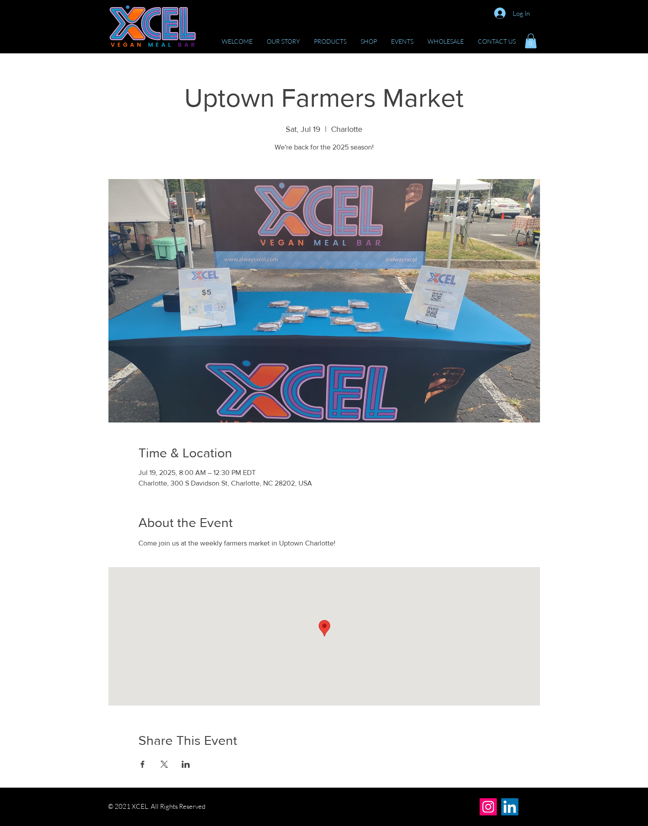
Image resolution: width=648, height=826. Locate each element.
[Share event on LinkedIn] (186, 764)
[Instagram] (488, 806)
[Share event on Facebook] (142, 764)
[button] (531, 41)
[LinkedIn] (509, 806)
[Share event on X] (164, 764)
